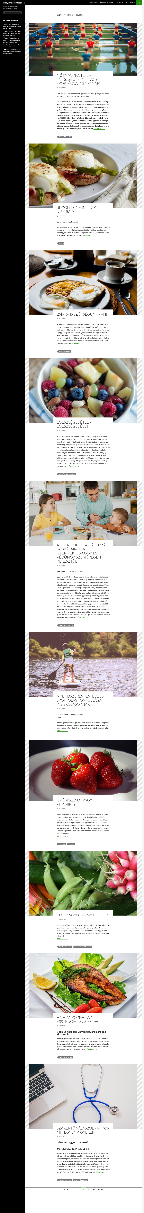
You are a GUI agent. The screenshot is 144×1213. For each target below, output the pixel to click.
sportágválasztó (65, 136)
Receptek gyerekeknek (107, 2)
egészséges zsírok (65, 351)
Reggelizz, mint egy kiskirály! (76, 209)
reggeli (61, 243)
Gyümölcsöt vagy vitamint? (74, 802)
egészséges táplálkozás (67, 474)
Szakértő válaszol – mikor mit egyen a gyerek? (83, 1130)
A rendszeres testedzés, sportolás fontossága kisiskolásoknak (80, 700)
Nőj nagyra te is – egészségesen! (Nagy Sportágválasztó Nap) (78, 79)
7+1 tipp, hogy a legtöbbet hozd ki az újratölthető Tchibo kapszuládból (12, 26)
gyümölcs (62, 844)
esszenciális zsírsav (65, 1057)
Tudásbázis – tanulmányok (126, 2)
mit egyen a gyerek (65, 1180)
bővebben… (99, 129)
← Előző (65, 1189)
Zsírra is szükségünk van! (82, 314)
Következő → (99, 1189)
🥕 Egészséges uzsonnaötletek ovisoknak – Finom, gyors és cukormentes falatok (12, 33)
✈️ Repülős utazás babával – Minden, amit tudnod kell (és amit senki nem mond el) (11, 40)
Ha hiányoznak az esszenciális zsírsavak (79, 1019)
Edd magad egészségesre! (82, 915)
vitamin (71, 844)
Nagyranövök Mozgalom (14, 2)
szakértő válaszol (80, 1180)
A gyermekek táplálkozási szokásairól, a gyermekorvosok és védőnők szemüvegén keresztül (83, 553)
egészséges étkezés (65, 946)
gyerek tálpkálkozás (66, 625)
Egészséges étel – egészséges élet (74, 424)
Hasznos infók (92, 2)
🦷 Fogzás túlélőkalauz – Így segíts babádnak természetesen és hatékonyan (12, 51)
